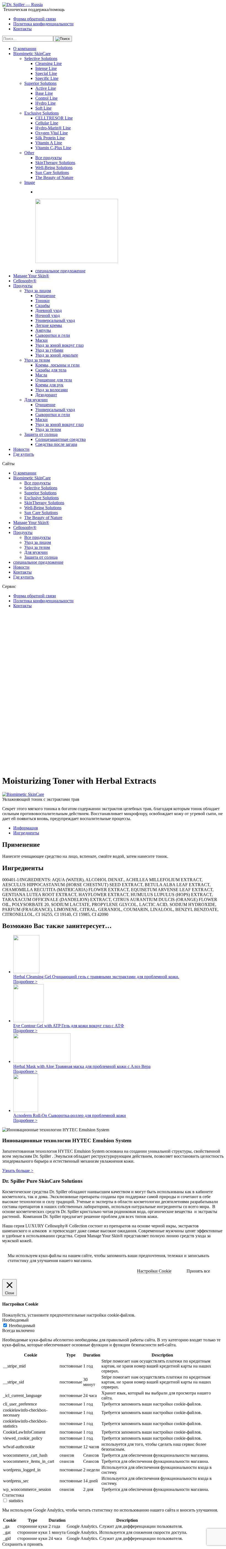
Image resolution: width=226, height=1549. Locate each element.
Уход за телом (37, 360)
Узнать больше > (17, 1170)
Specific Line (46, 78)
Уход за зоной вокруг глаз (59, 345)
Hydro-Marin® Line (53, 128)
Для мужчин (36, 399)
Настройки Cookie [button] (154, 1271)
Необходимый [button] (15, 1320)
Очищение (45, 295)
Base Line (44, 93)
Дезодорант (46, 394)
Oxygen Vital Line (51, 133)
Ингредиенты (26, 833)
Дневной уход (48, 310)
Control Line (46, 98)
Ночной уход (47, 315)
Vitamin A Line (48, 142)
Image (29, 182)
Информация (25, 828)
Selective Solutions (40, 58)
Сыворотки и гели (52, 335)
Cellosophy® (24, 280)
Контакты (22, 28)
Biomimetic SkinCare (32, 53)
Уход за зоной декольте (56, 355)
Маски (41, 340)
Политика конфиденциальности (43, 23)
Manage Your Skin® (31, 275)
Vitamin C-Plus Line (53, 147)
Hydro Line (45, 103)
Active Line (45, 88)
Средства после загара (56, 444)
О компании (24, 48)
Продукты (23, 285)
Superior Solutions (40, 83)
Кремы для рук (49, 384)
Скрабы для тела (50, 370)
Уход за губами (49, 350)
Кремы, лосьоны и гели (57, 365)
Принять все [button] (198, 1271)
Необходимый (22, 1325)
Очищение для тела (53, 380)
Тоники (42, 300)
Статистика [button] (13, 1495)
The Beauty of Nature (54, 177)
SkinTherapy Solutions (55, 162)
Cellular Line (46, 123)
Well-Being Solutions (53, 167)
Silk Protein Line (50, 137)
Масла (41, 375)
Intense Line (46, 68)
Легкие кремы (48, 325)
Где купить (23, 454)
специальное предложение (60, 270)
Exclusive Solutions (41, 113)
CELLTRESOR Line (54, 118)
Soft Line (43, 108)
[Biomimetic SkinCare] (23, 794)
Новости (21, 449)
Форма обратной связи (34, 19)
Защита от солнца (41, 434)
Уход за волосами (51, 389)
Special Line (46, 73)
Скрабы (42, 305)
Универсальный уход (55, 320)
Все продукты (48, 157)
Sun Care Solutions (52, 172)
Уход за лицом (37, 290)
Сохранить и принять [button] (22, 1544)
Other (29, 152)
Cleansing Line (48, 63)
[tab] (118, 828)
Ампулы (43, 330)
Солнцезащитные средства (60, 439)
